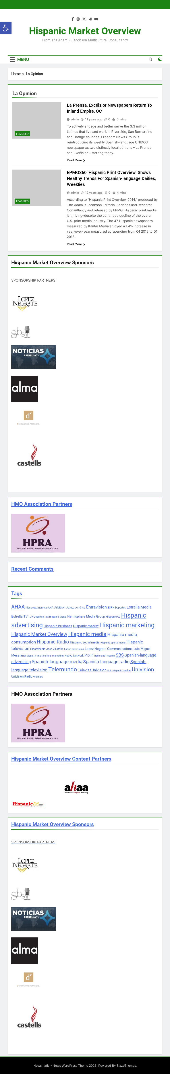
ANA (50, 607)
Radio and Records (104, 655)
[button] (6, 28)
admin (75, 119)
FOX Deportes (36, 616)
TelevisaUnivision (92, 670)
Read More (74, 160)
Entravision (96, 607)
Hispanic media (87, 634)
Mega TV (32, 655)
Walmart (38, 676)
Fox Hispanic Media (55, 616)
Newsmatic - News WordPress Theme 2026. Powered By (75, 1065)
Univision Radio (21, 676)
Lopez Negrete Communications (109, 649)
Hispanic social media (85, 642)
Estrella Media (139, 607)
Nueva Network (74, 655)
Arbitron (60, 607)
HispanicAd (113, 616)
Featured (22, 134)
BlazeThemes (126, 1065)
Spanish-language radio (106, 661)
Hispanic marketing (127, 625)
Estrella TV (19, 616)
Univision (143, 669)
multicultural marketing (50, 655)
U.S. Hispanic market (119, 670)
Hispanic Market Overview (85, 31)
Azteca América (75, 607)
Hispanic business (58, 626)
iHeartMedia (37, 649)
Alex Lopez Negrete (36, 607)
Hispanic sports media (113, 642)
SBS (120, 655)
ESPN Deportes (117, 607)
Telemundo (62, 669)
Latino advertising (74, 649)
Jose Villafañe (54, 649)
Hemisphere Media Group (86, 616)
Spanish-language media (57, 661)
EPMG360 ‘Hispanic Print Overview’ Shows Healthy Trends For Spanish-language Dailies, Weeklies (111, 178)
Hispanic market (86, 626)
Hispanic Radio (53, 642)
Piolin (89, 655)
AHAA (18, 607)
